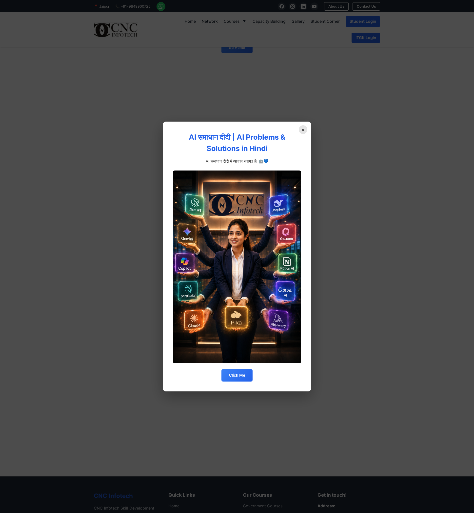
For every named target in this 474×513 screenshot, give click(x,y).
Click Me (237, 375)
